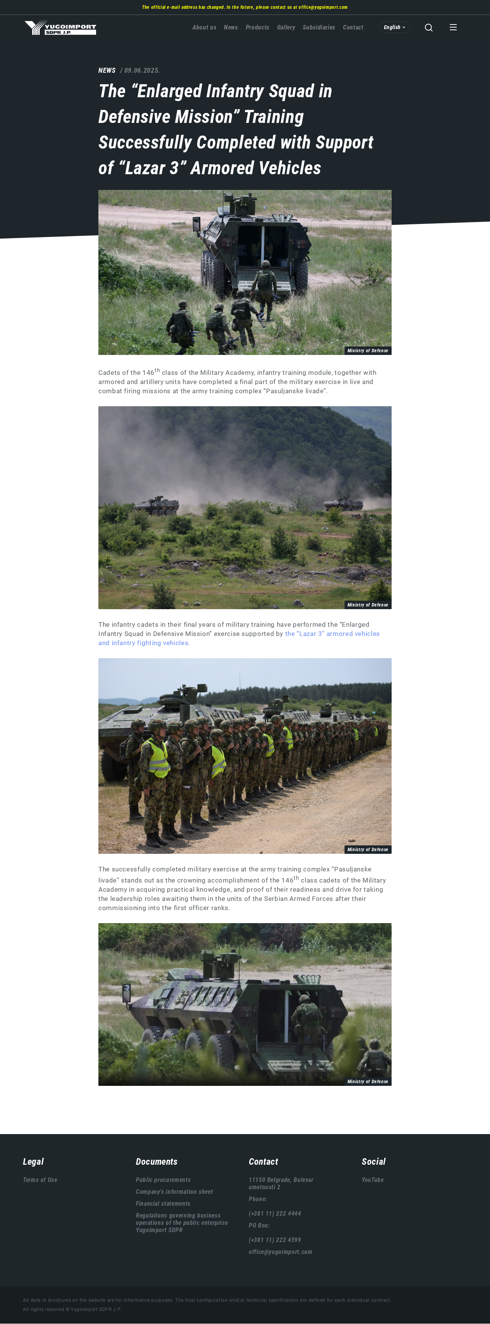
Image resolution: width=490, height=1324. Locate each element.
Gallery (286, 27)
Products (258, 27)
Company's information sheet (174, 1191)
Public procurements (163, 1179)
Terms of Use (40, 1179)
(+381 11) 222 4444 (275, 1213)
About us (204, 27)
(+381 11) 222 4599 (275, 1240)
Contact (353, 27)
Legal (33, 1161)
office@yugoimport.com (323, 7)
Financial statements (163, 1203)
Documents (157, 1161)
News (231, 27)
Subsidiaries (319, 27)
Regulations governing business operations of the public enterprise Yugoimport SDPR (182, 1223)
